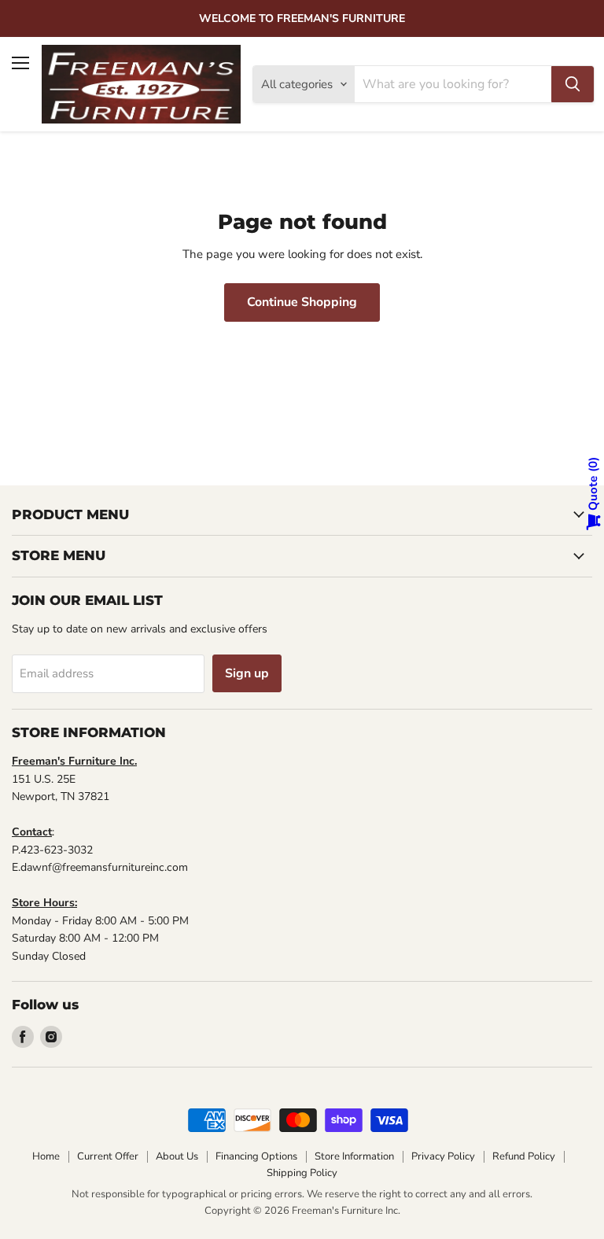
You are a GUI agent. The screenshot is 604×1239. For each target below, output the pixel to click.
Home (46, 1156)
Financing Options (256, 1156)
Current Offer (107, 1156)
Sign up (247, 673)
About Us (177, 1156)
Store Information (354, 1156)
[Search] (572, 84)
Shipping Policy (302, 1173)
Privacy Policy (443, 1156)
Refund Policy (523, 1156)
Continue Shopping (302, 302)
